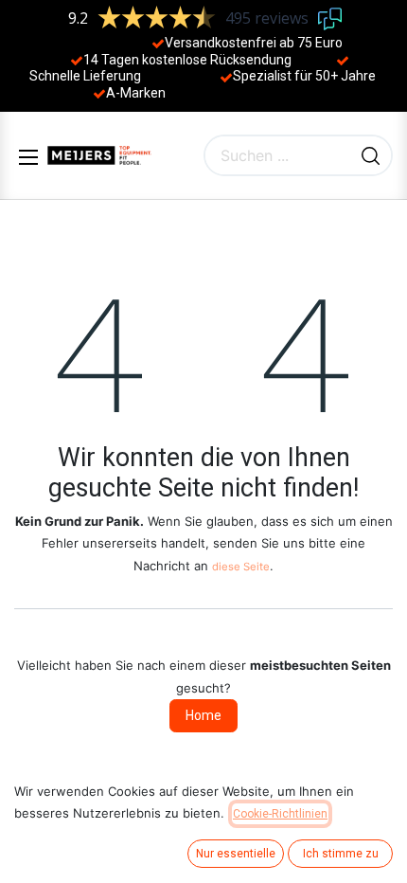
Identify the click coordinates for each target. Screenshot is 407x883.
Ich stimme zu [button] (341, 853)
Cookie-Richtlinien (280, 813)
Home (203, 715)
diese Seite (241, 566)
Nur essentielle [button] (235, 853)
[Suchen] (370, 155)
